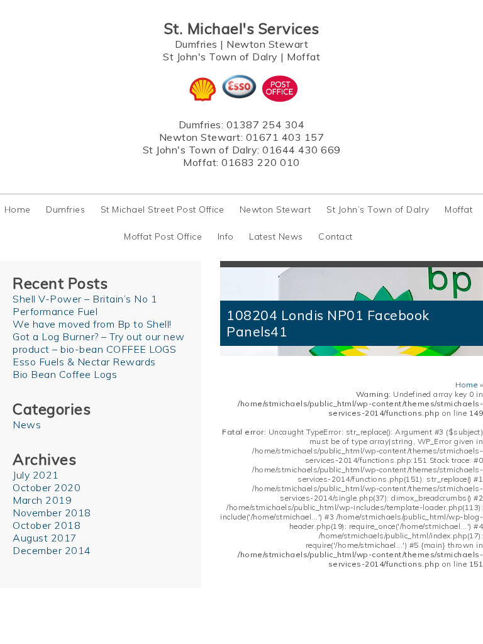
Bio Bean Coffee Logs (65, 374)
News (27, 424)
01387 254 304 (265, 124)
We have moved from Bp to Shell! (92, 324)
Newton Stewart (267, 44)
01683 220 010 (260, 162)
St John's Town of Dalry (220, 56)
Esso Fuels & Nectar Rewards (84, 361)
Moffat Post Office (163, 236)
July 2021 (36, 475)
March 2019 (42, 500)
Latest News (276, 236)
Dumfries (196, 44)
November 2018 (52, 512)
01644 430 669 (301, 149)
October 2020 (46, 487)
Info (226, 236)
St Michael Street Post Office (163, 209)
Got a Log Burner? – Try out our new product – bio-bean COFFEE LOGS (99, 342)
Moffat (303, 56)
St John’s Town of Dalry (378, 209)
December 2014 (52, 550)
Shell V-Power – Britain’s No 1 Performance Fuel (85, 305)
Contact (335, 236)
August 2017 (45, 537)
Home (17, 209)
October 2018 (46, 525)
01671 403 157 (285, 137)
